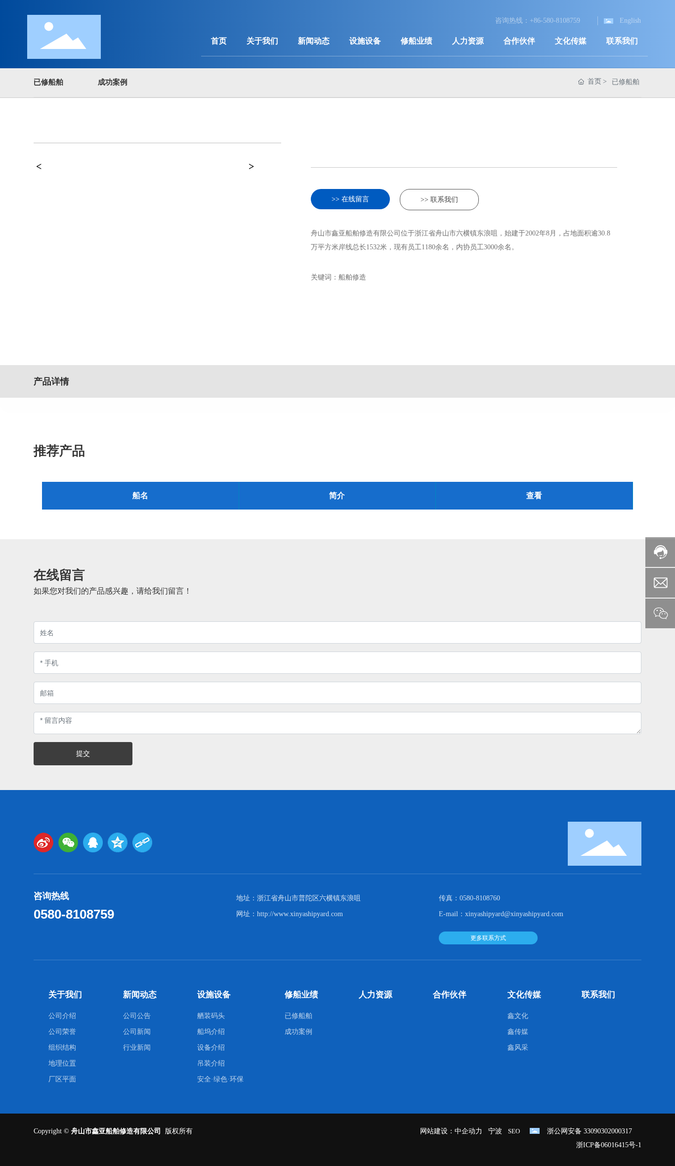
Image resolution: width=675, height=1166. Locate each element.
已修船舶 (48, 82)
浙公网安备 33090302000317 (589, 1131)
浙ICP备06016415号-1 (608, 1145)
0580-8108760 (480, 898)
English (630, 20)
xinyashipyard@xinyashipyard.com (514, 914)
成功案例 (112, 82)
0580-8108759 (74, 914)
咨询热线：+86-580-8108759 (537, 20)
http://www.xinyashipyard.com (300, 914)
